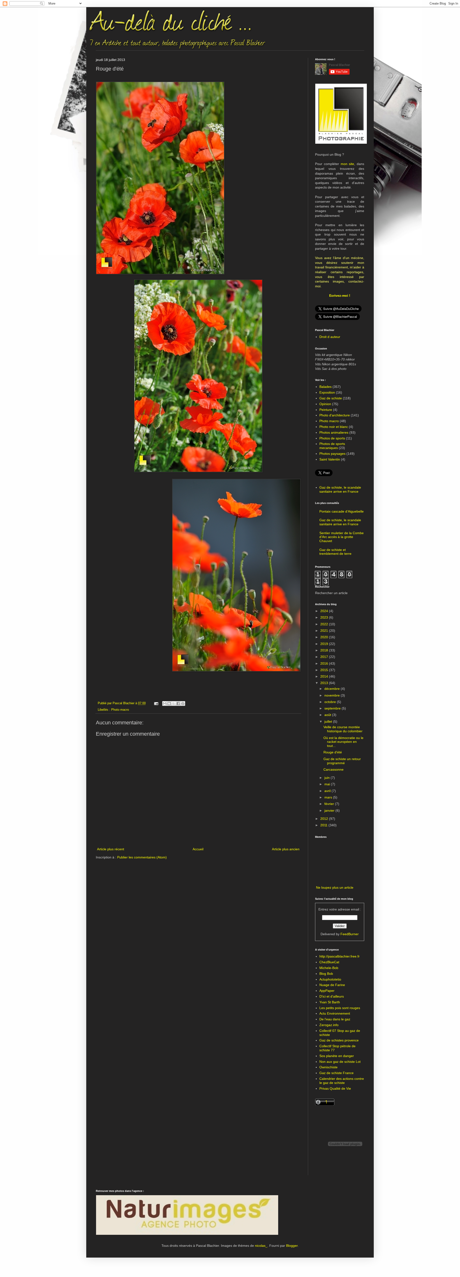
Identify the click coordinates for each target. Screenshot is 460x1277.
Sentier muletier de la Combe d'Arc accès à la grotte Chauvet (341, 537)
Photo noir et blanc (333, 427)
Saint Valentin (329, 459)
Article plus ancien (285, 849)
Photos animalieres (333, 432)
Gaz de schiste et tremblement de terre (335, 552)
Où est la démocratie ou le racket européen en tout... (343, 742)
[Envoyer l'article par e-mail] (156, 703)
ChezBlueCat (329, 962)
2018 (324, 650)
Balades (325, 387)
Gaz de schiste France (336, 1073)
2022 (324, 624)
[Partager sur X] (173, 703)
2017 (324, 657)
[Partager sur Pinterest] (182, 703)
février (329, 804)
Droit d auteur (329, 337)
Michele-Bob (328, 968)
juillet (328, 721)
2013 (324, 683)
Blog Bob (326, 973)
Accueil (198, 849)
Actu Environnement (334, 1013)
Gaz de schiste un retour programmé (342, 761)
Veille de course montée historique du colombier (342, 729)
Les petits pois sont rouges (339, 1008)
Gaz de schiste (330, 398)
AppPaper (326, 991)
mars (328, 797)
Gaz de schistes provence (339, 1040)
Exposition (327, 392)
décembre (332, 689)
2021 (324, 631)
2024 (324, 611)
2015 (324, 670)
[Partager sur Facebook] (178, 703)
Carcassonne (333, 769)
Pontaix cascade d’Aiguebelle (341, 511)
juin (327, 778)
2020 (324, 637)
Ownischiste (328, 1067)
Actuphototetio (330, 979)
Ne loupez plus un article (334, 887)
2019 (324, 644)
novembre (332, 695)
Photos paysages (332, 453)
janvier (329, 810)
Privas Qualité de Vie (335, 1088)
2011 (324, 825)
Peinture (325, 410)
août (328, 715)
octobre (330, 702)
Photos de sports (332, 438)
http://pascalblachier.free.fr (339, 956)
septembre (333, 708)
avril (328, 791)
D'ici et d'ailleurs (331, 996)
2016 (324, 663)
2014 (324, 676)
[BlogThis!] (169, 703)
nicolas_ (261, 1245)
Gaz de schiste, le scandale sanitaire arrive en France (340, 489)
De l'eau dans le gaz (334, 1019)
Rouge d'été (332, 752)
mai (327, 784)
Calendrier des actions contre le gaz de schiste (341, 1081)
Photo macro (120, 709)
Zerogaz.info (329, 1025)
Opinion (325, 404)
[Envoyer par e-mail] (164, 703)
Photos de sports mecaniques (332, 446)
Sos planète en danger (336, 1056)
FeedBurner (349, 934)
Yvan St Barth (329, 1002)
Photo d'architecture (334, 415)
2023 (324, 617)
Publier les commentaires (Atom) (142, 857)
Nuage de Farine (332, 985)
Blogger (292, 1245)
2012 (324, 819)
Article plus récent (110, 849)
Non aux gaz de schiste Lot (340, 1062)
